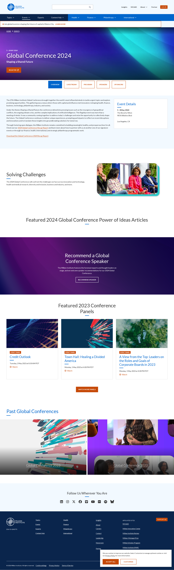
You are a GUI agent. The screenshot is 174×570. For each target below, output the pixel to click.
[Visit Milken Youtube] (93, 501)
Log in (164, 7)
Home (8, 31)
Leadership (99, 538)
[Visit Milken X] (73, 501)
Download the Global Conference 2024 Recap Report (27, 136)
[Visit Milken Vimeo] (86, 501)
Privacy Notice (54, 565)
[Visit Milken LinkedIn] (61, 501)
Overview (55, 84)
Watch (15, 367)
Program (88, 84)
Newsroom (100, 543)
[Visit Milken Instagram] (67, 501)
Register (12, 70)
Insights (124, 7)
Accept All (110, 562)
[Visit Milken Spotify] (105, 501)
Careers (98, 529)
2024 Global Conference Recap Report (33, 128)
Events (16, 31)
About (98, 525)
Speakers (103, 84)
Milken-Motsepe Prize (130, 538)
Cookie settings (41, 565)
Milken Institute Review (131, 533)
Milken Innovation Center (131, 529)
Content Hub (40, 533)
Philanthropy (67, 529)
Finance (66, 524)
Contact (99, 533)
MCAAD (134, 7)
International (67, 533)
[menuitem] (124, 7)
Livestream (72, 84)
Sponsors (118, 84)
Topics (38, 520)
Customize (128, 562)
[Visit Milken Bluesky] (112, 501)
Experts (41, 17)
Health (65, 520)
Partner (154, 7)
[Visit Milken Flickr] (99, 501)
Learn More (60, 24)
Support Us (161, 519)
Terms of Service (67, 565)
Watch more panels (87, 389)
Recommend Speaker (87, 280)
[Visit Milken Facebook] (80, 501)
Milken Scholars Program (131, 543)
